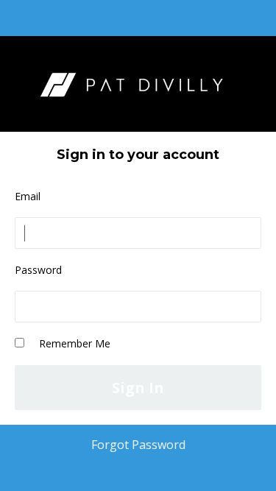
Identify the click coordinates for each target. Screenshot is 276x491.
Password (38, 270)
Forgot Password (138, 445)
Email (27, 196)
